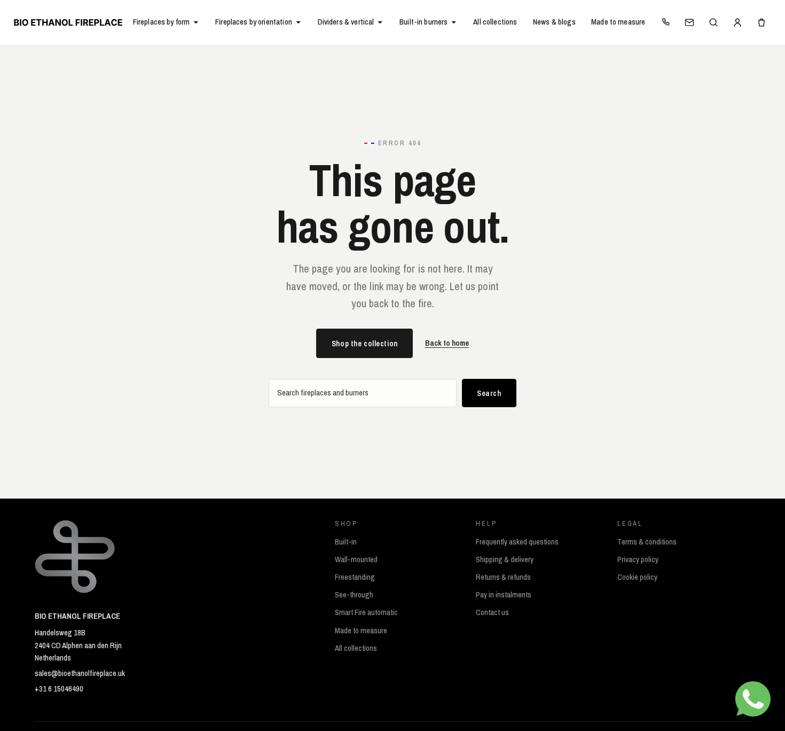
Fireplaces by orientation (253, 22)
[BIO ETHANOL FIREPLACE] (68, 22)
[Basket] (761, 22)
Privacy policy (637, 559)
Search (489, 393)
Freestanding (355, 577)
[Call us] (666, 22)
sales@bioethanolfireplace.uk (80, 673)
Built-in (346, 541)
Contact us (492, 612)
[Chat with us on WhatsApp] (753, 699)
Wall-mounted (356, 559)
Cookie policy (637, 577)
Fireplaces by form (161, 22)
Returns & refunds (503, 577)
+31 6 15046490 (59, 688)
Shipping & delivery (504, 559)
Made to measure (618, 22)
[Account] (737, 22)
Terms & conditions (647, 541)
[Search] (713, 22)
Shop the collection (365, 343)
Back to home (447, 343)
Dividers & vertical (346, 22)
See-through (354, 594)
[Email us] (689, 22)
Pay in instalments (503, 594)
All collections (495, 22)
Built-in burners (423, 22)
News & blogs (554, 22)
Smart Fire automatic (366, 612)
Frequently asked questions (517, 541)
